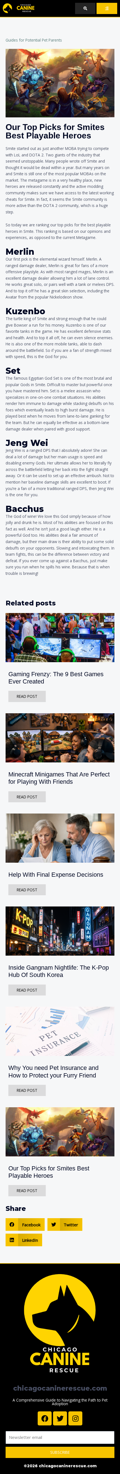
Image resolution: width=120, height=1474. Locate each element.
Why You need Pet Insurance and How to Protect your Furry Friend (53, 1071)
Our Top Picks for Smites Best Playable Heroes (48, 1172)
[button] (25, 1224)
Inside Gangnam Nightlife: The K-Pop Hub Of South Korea (58, 971)
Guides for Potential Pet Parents (34, 40)
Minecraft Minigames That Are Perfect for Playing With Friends (59, 778)
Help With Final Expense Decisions (55, 874)
